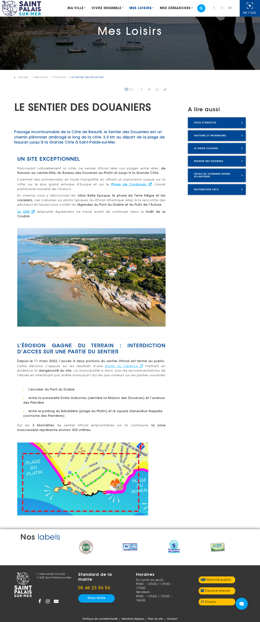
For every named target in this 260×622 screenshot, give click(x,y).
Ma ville (75, 8)
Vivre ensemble (106, 8)
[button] (165, 90)
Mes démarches (175, 8)
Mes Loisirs (140, 8)
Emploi (210, 602)
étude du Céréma (121, 366)
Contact (172, 619)
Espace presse (217, 590)
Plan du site (155, 619)
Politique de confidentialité (100, 619)
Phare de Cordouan (129, 184)
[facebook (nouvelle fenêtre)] (215, 8)
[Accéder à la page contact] (242, 604)
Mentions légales (133, 619)
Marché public (219, 579)
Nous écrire (96, 598)
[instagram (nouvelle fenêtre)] (223, 8)
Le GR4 (23, 212)
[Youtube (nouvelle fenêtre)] (231, 8)
